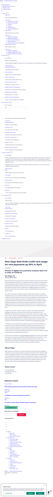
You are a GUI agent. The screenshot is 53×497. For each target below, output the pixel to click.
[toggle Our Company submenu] (10, 195)
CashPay (10, 24)
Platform (5, 13)
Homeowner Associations (11, 137)
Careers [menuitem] (11, 464)
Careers (7, 228)
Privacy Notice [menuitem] (13, 465)
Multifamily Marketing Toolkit (14, 52)
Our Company (6, 195)
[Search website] (0, 2)
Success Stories (8, 180)
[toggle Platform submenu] (8, 13)
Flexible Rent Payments (13, 21)
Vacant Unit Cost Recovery (14, 40)
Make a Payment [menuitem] (6, 4)
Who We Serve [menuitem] (10, 437)
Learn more (7, 120)
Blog (6, 170)
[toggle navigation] (1, 2)
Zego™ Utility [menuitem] (12, 434)
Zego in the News (9, 223)
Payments (20, 258)
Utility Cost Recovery (9, 77)
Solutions (5, 55)
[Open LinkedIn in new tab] (8, 427)
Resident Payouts (13, 23)
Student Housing (9, 142)
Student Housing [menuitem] (13, 443)
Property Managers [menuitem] (14, 439)
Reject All (31, 493)
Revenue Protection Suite (11, 82)
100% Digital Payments (10, 67)
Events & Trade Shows (10, 218)
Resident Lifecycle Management (12, 97)
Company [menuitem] (9, 458)
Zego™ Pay (7, 15)
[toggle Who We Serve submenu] (11, 102)
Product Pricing (8, 208)
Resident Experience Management (12, 87)
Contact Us (7, 233)
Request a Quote (6, 238)
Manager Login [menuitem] (6, 7)
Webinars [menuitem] (12, 452)
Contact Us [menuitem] (12, 459)
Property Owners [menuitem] (13, 440)
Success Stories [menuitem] (13, 454)
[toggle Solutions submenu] (8, 55)
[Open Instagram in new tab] (8, 429)
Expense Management (13, 37)
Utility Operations (9, 72)
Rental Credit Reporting (13, 29)
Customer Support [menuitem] (7, 9)
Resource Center (6, 152)
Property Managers (9, 122)
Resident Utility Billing (13, 38)
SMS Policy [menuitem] (12, 467)
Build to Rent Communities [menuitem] (16, 446)
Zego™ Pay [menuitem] (12, 433)
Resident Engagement (13, 50)
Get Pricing (7, 20)
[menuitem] (3, 10)
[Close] (44, 484)
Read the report (8, 168)
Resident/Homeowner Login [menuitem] (9, 6)
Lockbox (10, 26)
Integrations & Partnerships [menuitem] (16, 462)
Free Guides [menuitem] (12, 451)
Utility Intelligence (12, 41)
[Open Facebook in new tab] (8, 422)
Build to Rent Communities (11, 147)
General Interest (12, 258)
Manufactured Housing (10, 132)
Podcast (7, 185)
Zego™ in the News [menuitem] (14, 457)
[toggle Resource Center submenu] (11, 152)
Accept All (40, 493)
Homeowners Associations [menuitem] (16, 442)
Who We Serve (6, 102)
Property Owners (9, 127)
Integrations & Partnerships (11, 213)
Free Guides (8, 175)
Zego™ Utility (8, 30)
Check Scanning (11, 27)
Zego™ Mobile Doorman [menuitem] (15, 436)
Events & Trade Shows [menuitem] (15, 455)
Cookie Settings (8, 493)
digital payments (34, 287)
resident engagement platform (27, 335)
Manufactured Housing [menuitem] (15, 445)
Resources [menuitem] (9, 448)
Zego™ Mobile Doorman (10, 44)
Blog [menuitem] (11, 449)
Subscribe (21, 414)
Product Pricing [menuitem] (13, 461)
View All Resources (11, 407)
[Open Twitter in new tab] (8, 424)
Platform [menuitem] (9, 431)
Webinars (7, 190)
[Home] (8, 0)
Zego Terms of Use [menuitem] (14, 468)
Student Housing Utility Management (16, 43)
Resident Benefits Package (11, 92)
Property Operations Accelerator (15, 53)
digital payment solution (39, 320)
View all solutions (9, 65)
